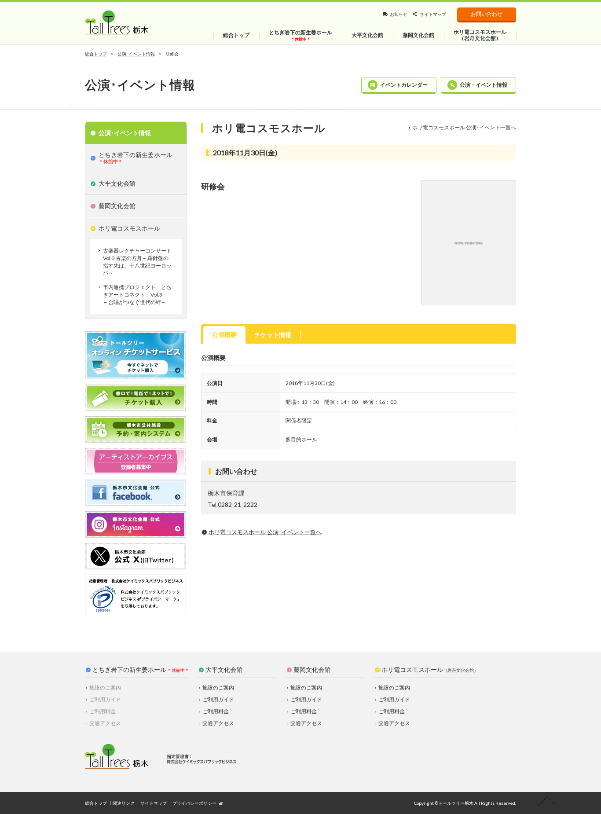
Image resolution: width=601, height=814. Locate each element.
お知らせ (398, 14)
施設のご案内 (218, 687)
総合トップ (96, 53)
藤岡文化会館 (311, 670)
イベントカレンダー (404, 84)
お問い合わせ (486, 14)
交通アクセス (218, 723)
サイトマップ (433, 14)
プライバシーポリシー (194, 803)
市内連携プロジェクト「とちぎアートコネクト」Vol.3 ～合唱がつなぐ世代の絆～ (137, 294)
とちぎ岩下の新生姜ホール (129, 670)
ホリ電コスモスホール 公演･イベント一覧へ (464, 127)
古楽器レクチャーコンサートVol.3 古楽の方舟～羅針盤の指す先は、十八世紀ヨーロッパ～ (137, 261)
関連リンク (124, 803)
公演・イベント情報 (483, 84)
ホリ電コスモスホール (429, 670)
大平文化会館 (223, 670)
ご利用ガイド (218, 699)
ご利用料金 (215, 711)
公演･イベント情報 (136, 53)
